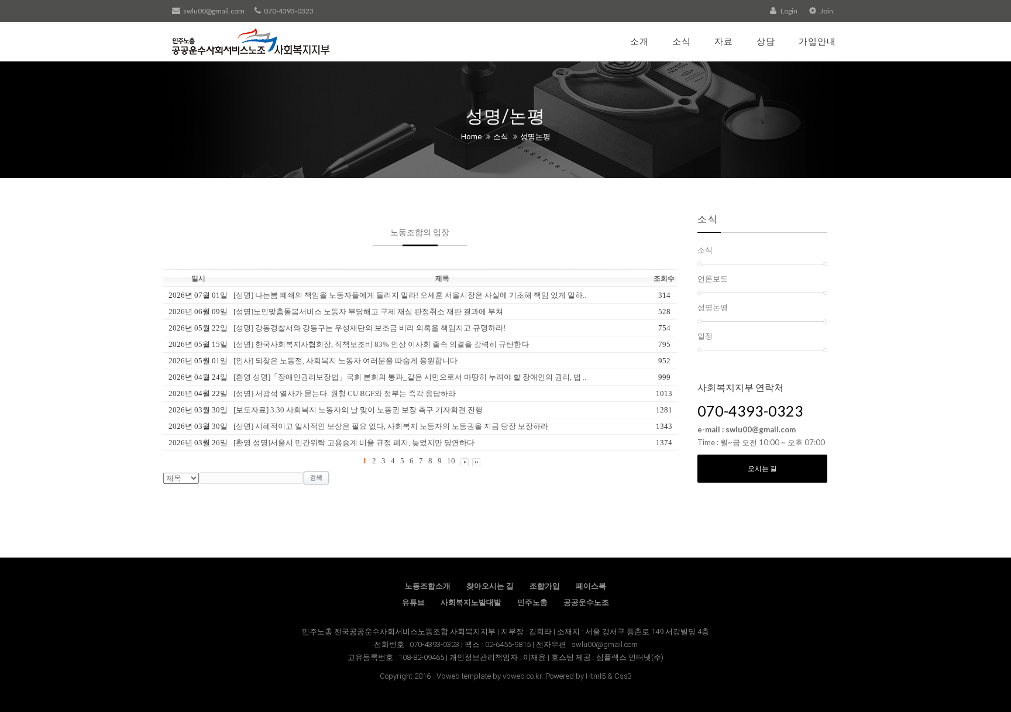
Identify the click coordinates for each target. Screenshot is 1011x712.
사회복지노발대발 (471, 602)
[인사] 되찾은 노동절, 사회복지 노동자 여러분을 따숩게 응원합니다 (345, 360)
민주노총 (532, 602)
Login (788, 10)
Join (826, 10)
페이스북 (591, 586)
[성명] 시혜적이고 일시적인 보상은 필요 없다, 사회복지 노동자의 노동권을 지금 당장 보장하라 (390, 426)
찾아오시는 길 (490, 586)
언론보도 (712, 278)
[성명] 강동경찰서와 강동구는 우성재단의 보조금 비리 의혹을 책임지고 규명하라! (369, 328)
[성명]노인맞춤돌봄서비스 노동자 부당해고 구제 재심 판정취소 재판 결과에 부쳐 (368, 311)
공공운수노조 (586, 602)
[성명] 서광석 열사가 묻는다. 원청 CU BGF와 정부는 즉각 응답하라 (344, 393)
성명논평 (535, 136)
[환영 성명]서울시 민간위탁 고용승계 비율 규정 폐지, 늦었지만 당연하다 (353, 442)
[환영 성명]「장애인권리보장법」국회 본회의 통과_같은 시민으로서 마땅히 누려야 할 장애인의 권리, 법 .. (409, 377)
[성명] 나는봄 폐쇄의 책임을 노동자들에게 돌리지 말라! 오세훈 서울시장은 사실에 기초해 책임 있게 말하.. (409, 295)
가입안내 (817, 41)
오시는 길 (762, 468)
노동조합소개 (428, 586)
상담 (765, 41)
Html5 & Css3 (609, 676)
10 (451, 460)
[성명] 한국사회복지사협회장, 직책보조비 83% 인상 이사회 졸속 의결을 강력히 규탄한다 (381, 344)
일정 (705, 335)
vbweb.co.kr (522, 676)
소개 (639, 41)
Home (471, 136)
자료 (723, 41)
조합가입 (544, 586)
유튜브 (413, 602)
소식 (681, 41)
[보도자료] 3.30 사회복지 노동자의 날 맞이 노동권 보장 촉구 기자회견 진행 (358, 409)
